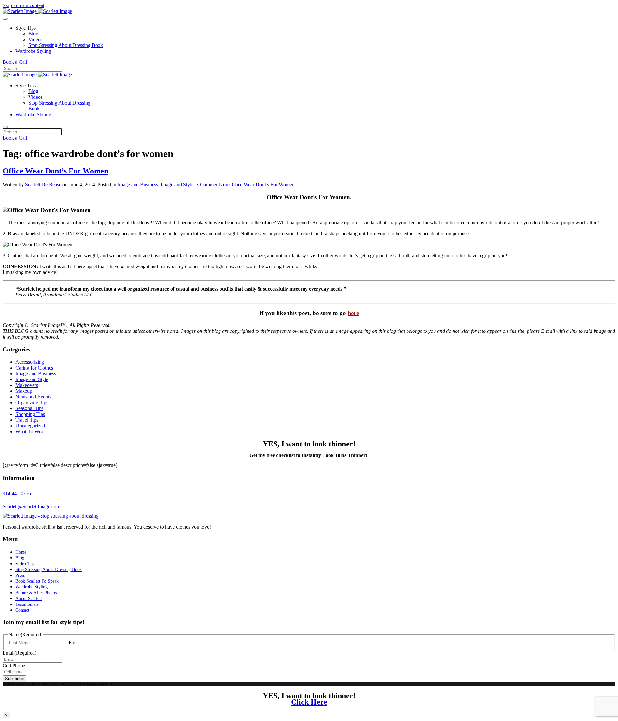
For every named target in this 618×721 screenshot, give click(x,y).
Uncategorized (30, 425)
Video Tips (25, 563)
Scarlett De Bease (43, 184)
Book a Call (15, 62)
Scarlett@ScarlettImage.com (31, 506)
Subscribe (14, 678)
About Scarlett (28, 598)
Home (20, 552)
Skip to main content (23, 5)
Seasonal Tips (29, 408)
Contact (22, 610)
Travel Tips (26, 420)
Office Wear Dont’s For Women (55, 171)
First (73, 642)
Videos (35, 39)
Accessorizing (29, 362)
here (353, 313)
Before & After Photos (36, 592)
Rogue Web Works (100, 684)
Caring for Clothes (34, 367)
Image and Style (177, 184)
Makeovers (26, 385)
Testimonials (26, 604)
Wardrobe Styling (33, 51)
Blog (33, 33)
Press (20, 575)
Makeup (23, 391)
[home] (50, 516)
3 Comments (245, 184)
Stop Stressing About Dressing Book (65, 45)
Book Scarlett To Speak (37, 581)
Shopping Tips (30, 414)
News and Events (33, 396)
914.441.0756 (17, 493)
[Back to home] (37, 11)
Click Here (309, 702)
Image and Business (137, 184)
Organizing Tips (31, 402)
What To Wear (30, 431)
